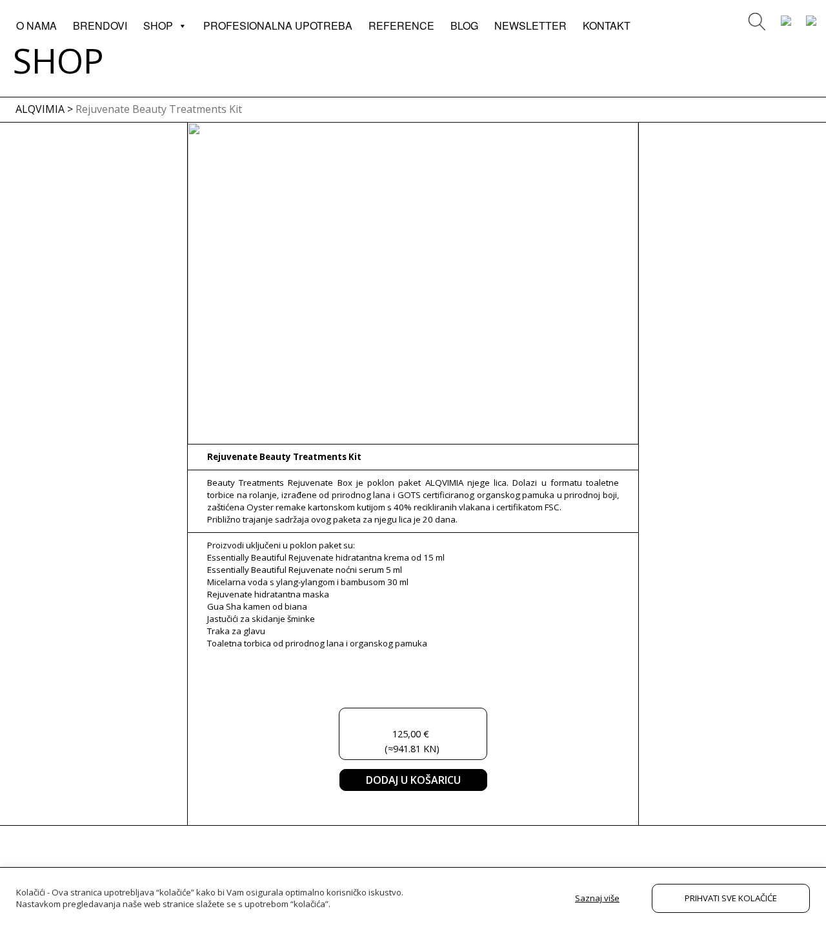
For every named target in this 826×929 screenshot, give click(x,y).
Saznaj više (597, 898)
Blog (464, 25)
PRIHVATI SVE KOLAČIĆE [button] (731, 898)
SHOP (158, 25)
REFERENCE (401, 25)
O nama (36, 25)
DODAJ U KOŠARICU (413, 780)
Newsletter (530, 25)
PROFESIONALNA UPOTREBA (277, 25)
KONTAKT (606, 25)
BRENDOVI (100, 25)
